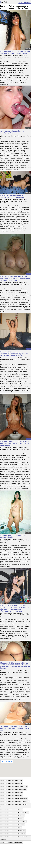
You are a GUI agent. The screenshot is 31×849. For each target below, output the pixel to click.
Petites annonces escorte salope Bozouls (11, 792)
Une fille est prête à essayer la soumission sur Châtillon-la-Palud (13, 196)
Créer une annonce (24, 2)
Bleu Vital (3, 2)
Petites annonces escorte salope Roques (11, 795)
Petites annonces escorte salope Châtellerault (12, 830)
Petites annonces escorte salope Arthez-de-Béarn (13, 798)
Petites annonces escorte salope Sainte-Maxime (13, 789)
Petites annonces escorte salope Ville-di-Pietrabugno (14, 801)
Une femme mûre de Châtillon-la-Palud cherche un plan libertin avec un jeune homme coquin (14, 443)
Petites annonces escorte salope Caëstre (11, 783)
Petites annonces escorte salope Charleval (11, 818)
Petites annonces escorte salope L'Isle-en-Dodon (13, 821)
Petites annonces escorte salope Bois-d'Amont (12, 833)
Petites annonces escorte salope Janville (11, 780)
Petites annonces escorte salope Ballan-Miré (12, 815)
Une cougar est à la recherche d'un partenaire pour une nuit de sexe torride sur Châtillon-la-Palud (15, 278)
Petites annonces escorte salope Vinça (10, 827)
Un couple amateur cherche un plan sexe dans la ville (13, 536)
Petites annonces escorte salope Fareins (11, 842)
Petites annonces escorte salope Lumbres (11, 810)
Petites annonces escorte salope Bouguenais (12, 824)
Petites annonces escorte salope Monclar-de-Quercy (14, 813)
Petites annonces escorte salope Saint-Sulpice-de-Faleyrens (14, 838)
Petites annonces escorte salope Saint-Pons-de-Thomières (13, 806)
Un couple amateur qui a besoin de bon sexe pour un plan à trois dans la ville (15, 52)
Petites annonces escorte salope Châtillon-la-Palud (14, 786)
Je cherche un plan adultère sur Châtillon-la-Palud (12, 132)
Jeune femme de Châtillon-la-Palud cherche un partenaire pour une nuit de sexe (15, 728)
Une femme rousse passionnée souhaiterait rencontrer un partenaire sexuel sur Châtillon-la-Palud (14, 354)
